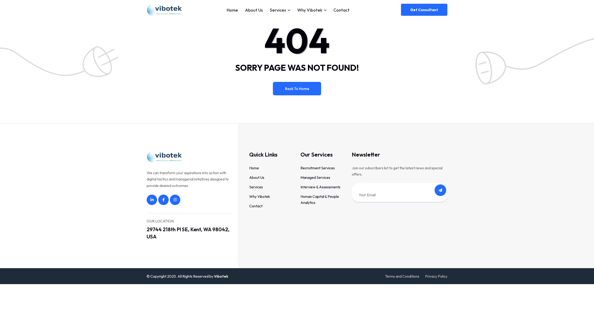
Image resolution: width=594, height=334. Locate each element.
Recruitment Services (317, 168)
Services (278, 10)
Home (232, 10)
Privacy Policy (436, 276)
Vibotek (221, 276)
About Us (254, 10)
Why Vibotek (309, 10)
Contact (341, 10)
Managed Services (315, 177)
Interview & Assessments (320, 187)
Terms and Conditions (402, 276)
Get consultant (424, 9)
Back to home (297, 88)
